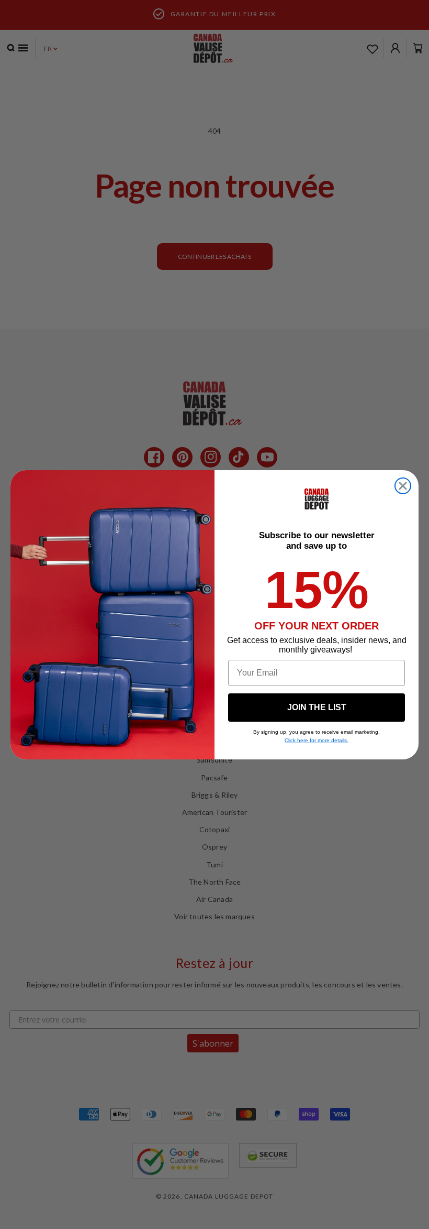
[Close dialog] (403, 486)
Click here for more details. (316, 740)
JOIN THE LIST (316, 707)
